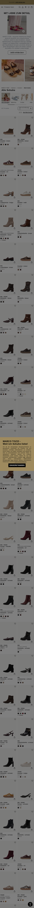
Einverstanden (17, 465)
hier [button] (12, 460)
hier (24, 457)
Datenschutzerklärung (20, 461)
